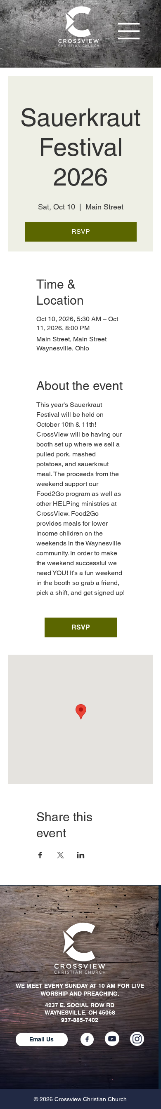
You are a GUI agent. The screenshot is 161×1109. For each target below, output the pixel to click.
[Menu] (129, 31)
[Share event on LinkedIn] (81, 855)
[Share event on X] (60, 855)
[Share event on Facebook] (40, 855)
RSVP (80, 231)
